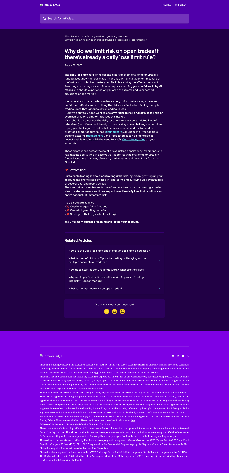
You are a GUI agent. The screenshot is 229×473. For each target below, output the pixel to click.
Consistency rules (133, 139)
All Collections (73, 36)
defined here (114, 131)
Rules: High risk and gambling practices (106, 36)
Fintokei (166, 5)
